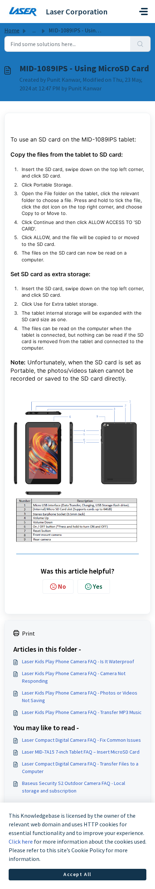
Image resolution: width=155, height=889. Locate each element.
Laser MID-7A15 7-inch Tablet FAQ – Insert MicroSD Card (81, 752)
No (62, 586)
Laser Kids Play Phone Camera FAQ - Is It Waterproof (78, 661)
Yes (97, 586)
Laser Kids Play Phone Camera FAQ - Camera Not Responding (73, 677)
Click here (21, 841)
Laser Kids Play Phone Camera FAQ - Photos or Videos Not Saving (79, 697)
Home (11, 30)
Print (28, 633)
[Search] (140, 44)
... (34, 30)
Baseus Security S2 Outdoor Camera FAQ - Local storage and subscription (73, 787)
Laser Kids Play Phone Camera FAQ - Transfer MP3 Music (82, 712)
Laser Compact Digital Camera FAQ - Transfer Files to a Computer (80, 767)
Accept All (77, 874)
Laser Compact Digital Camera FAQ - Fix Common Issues (81, 740)
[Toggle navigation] (143, 11)
